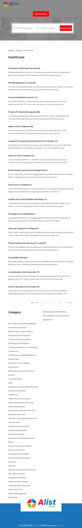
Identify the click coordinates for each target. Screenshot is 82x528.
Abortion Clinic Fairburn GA (21, 155)
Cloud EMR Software (18, 257)
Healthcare (28, 50)
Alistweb (36, 525)
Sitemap (60, 525)
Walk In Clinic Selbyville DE (20, 126)
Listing (18, 50)
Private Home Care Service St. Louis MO (27, 243)
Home (11, 50)
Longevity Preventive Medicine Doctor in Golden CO (33, 141)
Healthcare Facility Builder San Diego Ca (27, 199)
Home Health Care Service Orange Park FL (28, 170)
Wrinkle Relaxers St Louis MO (22, 82)
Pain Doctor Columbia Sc (20, 184)
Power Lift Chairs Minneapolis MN (24, 112)
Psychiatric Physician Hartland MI (24, 68)
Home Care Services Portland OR (24, 286)
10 (59, 303)
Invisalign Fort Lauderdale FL (22, 214)
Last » (70, 303)
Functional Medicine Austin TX (22, 97)
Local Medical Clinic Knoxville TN (24, 272)
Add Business (41, 14)
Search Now (65, 28)
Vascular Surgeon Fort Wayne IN (23, 228)
